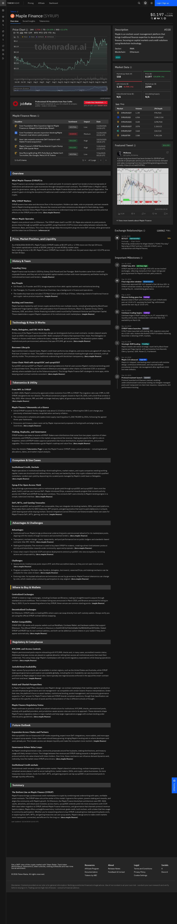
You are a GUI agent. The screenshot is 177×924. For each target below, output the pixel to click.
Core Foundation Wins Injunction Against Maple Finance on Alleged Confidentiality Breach (39, 127)
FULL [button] (168, 230)
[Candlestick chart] (18, 36)
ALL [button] (54, 33)
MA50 (33, 37)
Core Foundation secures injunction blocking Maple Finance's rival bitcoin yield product (40, 134)
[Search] (139, 3)
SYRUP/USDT (126, 113)
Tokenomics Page (34, 449)
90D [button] (25, 33)
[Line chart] (14, 36)
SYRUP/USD (126, 117)
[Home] (3, 58)
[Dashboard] (3, 10)
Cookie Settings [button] (141, 875)
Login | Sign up (163, 3)
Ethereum (135, 52)
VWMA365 (50, 37)
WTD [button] (36, 33)
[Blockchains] (3, 31)
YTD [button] (49, 33)
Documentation (91, 872)
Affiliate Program (92, 868)
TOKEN (13, 3)
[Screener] (3, 17)
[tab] (15, 21)
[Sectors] (3, 35)
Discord (164, 872)
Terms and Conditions (143, 868)
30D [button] (21, 33)
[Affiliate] (3, 54)
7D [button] (17, 33)
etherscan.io (44, 230)
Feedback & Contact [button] (116, 872)
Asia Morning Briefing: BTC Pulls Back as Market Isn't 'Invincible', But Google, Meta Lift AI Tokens (41, 154)
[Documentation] (3, 46)
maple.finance (48, 277)
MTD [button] (41, 33)
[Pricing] (3, 50)
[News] (3, 21)
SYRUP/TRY (125, 135)
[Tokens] (3, 40)
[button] (174, 785)
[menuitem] (31, 3)
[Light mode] (151, 3)
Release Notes (114, 868)
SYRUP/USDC (126, 122)
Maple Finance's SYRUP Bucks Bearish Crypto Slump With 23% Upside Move (41, 147)
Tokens (13, 11)
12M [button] (30, 33)
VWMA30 (41, 37)
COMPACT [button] (161, 230)
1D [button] (14, 33)
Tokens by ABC (91, 875)
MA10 (26, 37)
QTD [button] (45, 33)
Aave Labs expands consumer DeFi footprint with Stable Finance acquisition (39, 140)
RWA (132, 48)
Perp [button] (122, 104)
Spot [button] (117, 104)
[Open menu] (3, 3)
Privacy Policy (140, 872)
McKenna (127, 153)
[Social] (3, 25)
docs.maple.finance (51, 212)
